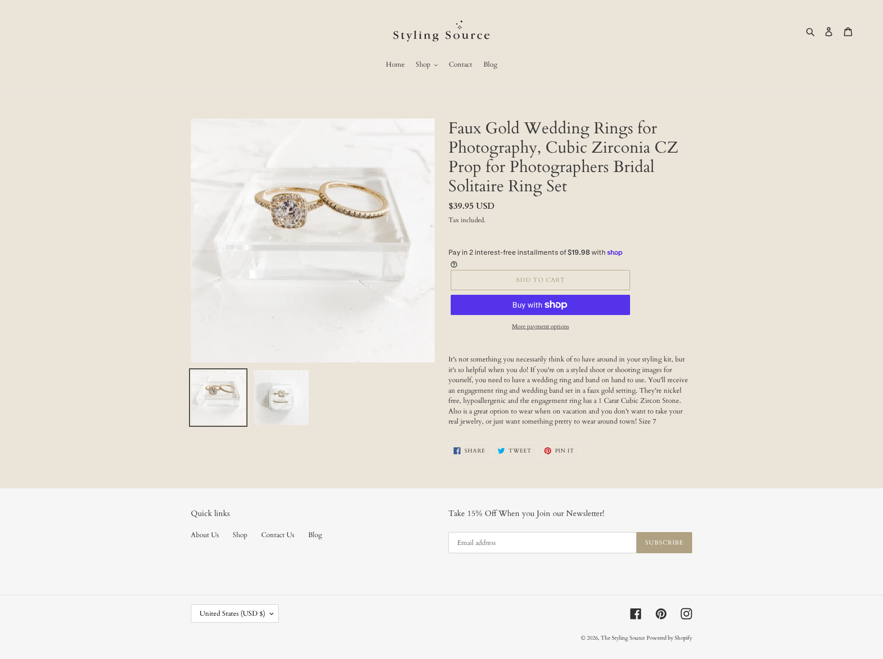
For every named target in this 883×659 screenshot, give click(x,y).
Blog (315, 534)
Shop (240, 534)
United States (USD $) (232, 613)
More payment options (540, 326)
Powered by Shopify (669, 638)
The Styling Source (623, 638)
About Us (205, 534)
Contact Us (277, 534)
